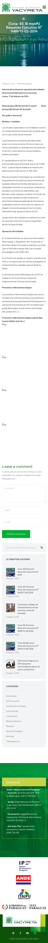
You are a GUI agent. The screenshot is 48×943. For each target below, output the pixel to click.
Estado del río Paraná (16, 706)
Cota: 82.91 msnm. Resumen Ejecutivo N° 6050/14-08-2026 (28, 628)
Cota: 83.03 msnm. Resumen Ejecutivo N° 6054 (28, 572)
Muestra (10, 726)
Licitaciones (12, 716)
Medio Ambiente (13, 721)
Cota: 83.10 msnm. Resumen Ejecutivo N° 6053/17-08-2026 (28, 589)
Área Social (11, 696)
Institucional (12, 711)
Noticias (27, 36)
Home (17, 36)
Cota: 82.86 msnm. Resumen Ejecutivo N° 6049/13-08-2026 (28, 646)
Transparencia (12, 741)
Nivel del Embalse (25, 83)
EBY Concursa (12, 701)
